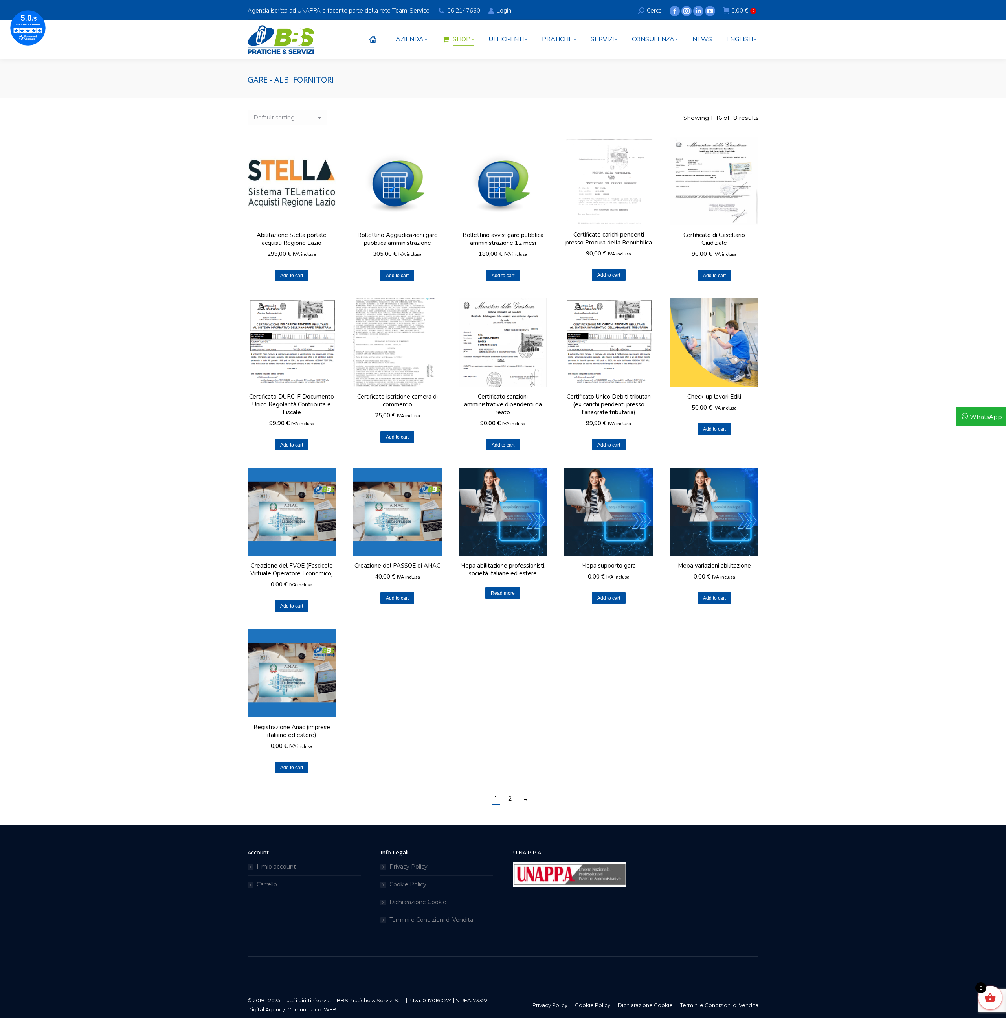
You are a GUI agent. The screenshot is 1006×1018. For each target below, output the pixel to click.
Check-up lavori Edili (714, 397)
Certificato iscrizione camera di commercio (397, 400)
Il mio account (276, 866)
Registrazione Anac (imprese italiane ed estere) (291, 731)
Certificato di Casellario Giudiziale (714, 239)
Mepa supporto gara (608, 566)
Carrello (267, 884)
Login (504, 11)
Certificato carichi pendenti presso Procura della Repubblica (608, 238)
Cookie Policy (407, 884)
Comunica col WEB (311, 1009)
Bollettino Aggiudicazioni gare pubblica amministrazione (397, 239)
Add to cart (291, 275)
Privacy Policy (408, 866)
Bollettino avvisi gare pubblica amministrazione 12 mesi (503, 239)
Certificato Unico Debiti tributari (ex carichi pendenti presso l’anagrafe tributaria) (609, 404)
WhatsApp (986, 417)
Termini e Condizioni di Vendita (431, 919)
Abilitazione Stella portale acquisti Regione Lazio (292, 239)
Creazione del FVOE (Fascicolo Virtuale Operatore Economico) (291, 569)
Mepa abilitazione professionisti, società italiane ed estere (502, 569)
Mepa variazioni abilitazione (714, 566)
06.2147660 (463, 11)
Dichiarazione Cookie (417, 902)
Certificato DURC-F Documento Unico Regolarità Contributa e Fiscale (291, 404)
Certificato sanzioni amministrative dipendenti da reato (503, 404)
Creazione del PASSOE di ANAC (397, 566)
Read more (503, 593)
